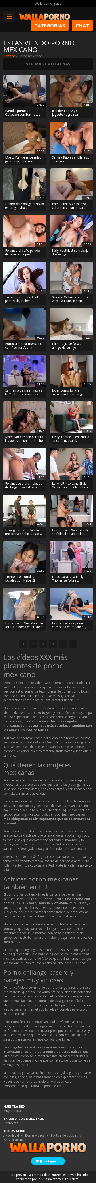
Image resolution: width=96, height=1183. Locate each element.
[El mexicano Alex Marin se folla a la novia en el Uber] (24, 604)
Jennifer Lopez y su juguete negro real (65, 113)
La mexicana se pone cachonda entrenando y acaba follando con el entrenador (69, 625)
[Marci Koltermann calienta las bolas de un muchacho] (24, 417)
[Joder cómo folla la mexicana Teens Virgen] (71, 371)
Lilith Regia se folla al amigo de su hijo (67, 346)
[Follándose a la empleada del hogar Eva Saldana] (24, 464)
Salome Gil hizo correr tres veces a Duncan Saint (71, 299)
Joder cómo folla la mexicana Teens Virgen (69, 392)
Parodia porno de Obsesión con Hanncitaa (22, 113)
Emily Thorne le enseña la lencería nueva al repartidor (70, 439)
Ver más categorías (48, 64)
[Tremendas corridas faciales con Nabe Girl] (24, 557)
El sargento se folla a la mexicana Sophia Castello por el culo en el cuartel (23, 532)
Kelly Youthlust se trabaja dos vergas (70, 252)
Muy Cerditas (12, 1110)
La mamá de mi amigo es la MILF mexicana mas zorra (23, 392)
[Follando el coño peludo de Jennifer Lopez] (24, 231)
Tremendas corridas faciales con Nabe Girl (21, 578)
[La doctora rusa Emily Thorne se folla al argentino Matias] (71, 557)
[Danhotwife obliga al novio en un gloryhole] (24, 184)
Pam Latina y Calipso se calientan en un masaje (69, 206)
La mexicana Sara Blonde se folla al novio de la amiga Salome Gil (70, 532)
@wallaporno (50, 1161)
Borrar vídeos (35, 1135)
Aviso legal (11, 1135)
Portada (9, 56)
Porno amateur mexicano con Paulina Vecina (23, 346)
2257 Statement (15, 1139)
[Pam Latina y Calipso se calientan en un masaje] (71, 184)
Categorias (49, 25)
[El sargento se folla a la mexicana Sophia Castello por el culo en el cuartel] (24, 511)
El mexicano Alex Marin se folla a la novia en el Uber (24, 625)
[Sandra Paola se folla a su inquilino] (71, 138)
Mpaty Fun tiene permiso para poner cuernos (23, 159)
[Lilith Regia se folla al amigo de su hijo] (71, 324)
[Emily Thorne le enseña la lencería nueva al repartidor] (71, 417)
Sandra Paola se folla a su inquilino (71, 159)
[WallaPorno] (45, 16)
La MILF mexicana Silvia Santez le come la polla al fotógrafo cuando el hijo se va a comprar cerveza (70, 485)
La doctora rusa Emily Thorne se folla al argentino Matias (67, 578)
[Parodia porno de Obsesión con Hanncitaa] (24, 91)
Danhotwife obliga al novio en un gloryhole (24, 206)
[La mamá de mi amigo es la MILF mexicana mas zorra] (24, 371)
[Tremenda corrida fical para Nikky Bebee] (24, 278)
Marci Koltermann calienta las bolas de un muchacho (24, 439)
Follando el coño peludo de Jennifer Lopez (22, 252)
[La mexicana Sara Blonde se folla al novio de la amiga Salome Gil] (71, 511)
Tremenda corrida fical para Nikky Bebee (21, 299)
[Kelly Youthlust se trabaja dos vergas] (71, 231)
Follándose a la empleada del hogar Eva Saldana (23, 485)
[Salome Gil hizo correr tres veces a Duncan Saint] (71, 278)
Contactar (10, 1123)
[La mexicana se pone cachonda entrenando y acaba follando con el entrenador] (71, 604)
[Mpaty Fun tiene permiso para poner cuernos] (24, 138)
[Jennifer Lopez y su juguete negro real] (71, 91)
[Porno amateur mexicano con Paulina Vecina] (24, 324)
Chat (82, 25)
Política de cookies (64, 1135)
